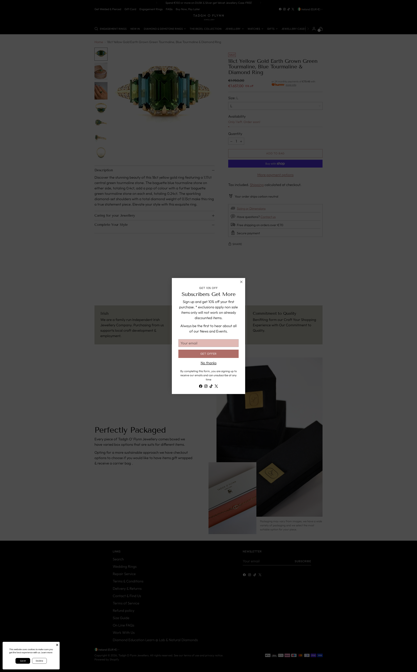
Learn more (46, 652)
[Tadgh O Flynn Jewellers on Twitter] (216, 387)
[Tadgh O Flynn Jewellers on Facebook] (201, 387)
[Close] (241, 281)
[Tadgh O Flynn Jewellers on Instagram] (206, 387)
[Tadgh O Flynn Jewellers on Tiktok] (211, 387)
